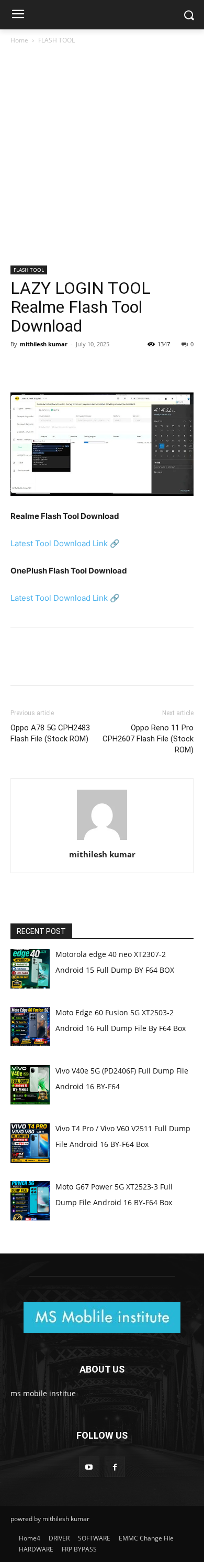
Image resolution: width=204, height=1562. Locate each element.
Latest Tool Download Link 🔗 (65, 543)
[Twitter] (45, 367)
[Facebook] (20, 367)
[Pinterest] (69, 367)
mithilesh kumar (43, 344)
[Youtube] (89, 1467)
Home (19, 40)
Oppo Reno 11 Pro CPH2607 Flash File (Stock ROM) (148, 739)
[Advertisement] (102, 159)
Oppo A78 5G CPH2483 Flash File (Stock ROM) (50, 733)
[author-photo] (102, 839)
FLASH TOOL (56, 40)
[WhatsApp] (93, 367)
